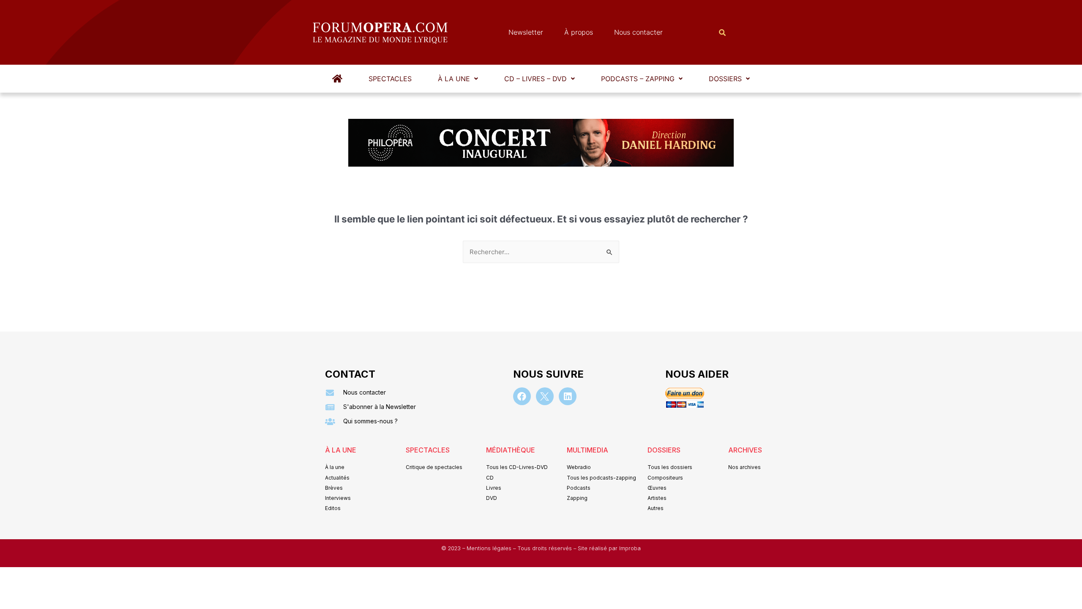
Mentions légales (490, 548)
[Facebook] (522, 396)
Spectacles (390, 78)
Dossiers (725, 78)
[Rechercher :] (541, 252)
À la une (454, 78)
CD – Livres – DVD (535, 78)
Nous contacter (638, 32)
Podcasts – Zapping (638, 78)
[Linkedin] (568, 396)
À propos (578, 32)
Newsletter (525, 32)
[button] (458, 78)
